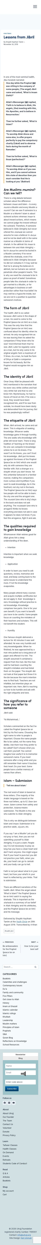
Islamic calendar (10, 1010)
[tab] (20, 1054)
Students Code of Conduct (15, 1163)
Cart (5, 1194)
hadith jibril (9, 931)
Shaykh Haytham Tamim (14, 42)
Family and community (13, 992)
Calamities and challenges (15, 982)
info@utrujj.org (24, 1235)
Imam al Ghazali (10, 1006)
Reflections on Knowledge (15, 1041)
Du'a (5, 989)
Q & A (5, 1173)
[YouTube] (13, 1103)
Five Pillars (7, 996)
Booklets (6, 978)
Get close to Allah (11, 999)
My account (8, 1191)
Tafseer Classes (10, 1145)
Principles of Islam (11, 1027)
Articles (6, 1177)
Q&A (5, 1034)
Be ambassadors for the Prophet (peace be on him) (10, 948)
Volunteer (7, 1128)
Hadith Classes (9, 1149)
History (6, 1003)
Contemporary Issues (12, 985)
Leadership (8, 1020)
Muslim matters (10, 1024)
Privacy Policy (9, 1135)
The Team (7, 1121)
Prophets (7, 1031)
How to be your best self (31, 945)
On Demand (8, 1152)
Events (6, 1156)
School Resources (11, 1045)
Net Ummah (26, 1238)
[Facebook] (5, 1103)
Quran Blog (8, 1038)
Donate (6, 1132)
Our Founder (8, 1117)
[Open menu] (35, 6)
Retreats (6, 1160)
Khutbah (7, 33)
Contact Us (8, 1124)
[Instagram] (9, 1103)
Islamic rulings (9, 1013)
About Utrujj (8, 1113)
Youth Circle (21, 922)
